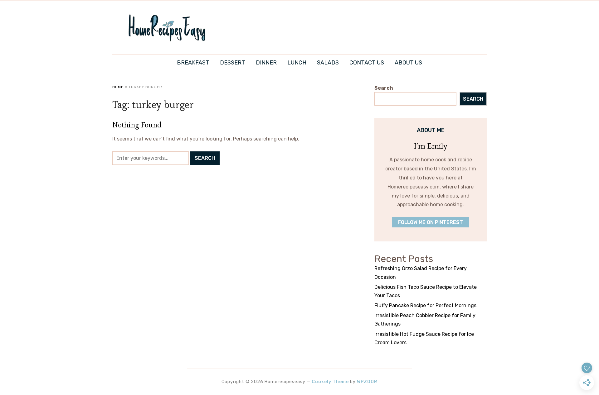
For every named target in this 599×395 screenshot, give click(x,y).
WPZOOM (367, 381)
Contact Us (366, 62)
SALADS (328, 62)
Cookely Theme (330, 381)
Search (383, 88)
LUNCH (296, 62)
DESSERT (232, 62)
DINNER (266, 62)
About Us (408, 62)
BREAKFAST (193, 62)
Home (118, 87)
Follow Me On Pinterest (430, 222)
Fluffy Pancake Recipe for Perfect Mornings (425, 305)
